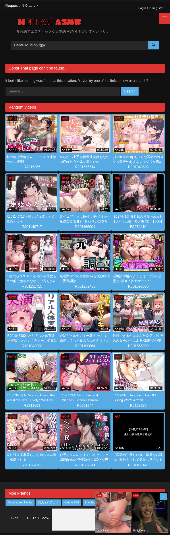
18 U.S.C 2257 (38, 518)
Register (158, 8)
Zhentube (91, 502)
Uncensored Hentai (20, 502)
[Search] (153, 45)
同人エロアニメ (48, 502)
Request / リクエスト (22, 6)
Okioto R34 (71, 502)
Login (142, 8)
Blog (15, 518)
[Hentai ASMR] (90, 23)
